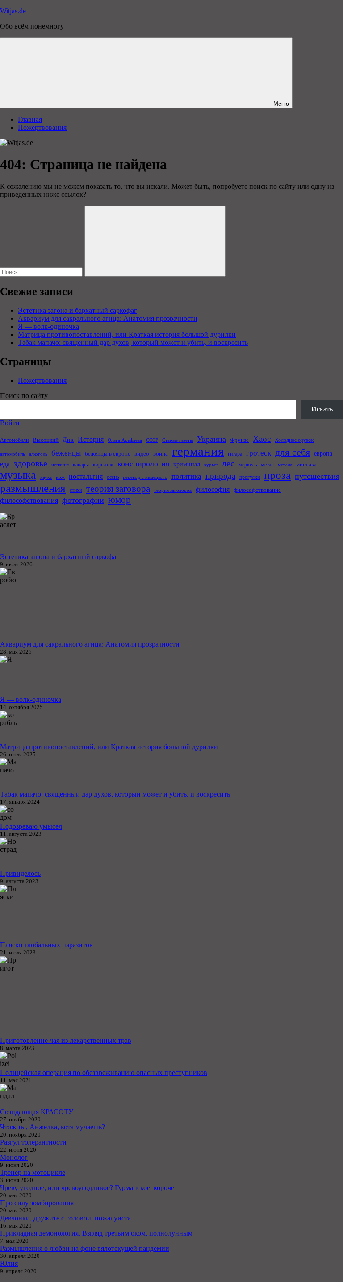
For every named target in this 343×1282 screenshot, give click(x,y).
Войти (10, 423)
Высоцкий (46, 439)
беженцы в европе (107, 453)
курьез (211, 464)
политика (186, 476)
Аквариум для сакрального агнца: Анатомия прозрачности (107, 318)
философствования (29, 500)
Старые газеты (177, 440)
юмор (119, 499)
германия (198, 451)
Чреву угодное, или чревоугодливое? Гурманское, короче (87, 1187)
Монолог (14, 1157)
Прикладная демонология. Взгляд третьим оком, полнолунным (96, 1233)
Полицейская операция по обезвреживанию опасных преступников (103, 1072)
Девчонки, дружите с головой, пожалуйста (65, 1218)
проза (277, 475)
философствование (257, 489)
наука (46, 477)
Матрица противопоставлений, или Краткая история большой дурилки (127, 334)
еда (5, 464)
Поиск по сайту (24, 395)
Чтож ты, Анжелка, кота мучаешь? (52, 1127)
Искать (322, 409)
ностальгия (86, 476)
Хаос (262, 439)
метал (267, 464)
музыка (18, 475)
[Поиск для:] (42, 271)
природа (220, 476)
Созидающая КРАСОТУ (36, 1112)
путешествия (317, 476)
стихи (76, 490)
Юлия (9, 1263)
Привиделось (20, 873)
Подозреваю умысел (31, 826)
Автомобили (14, 440)
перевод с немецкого (145, 477)
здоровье (30, 463)
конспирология (143, 463)
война (160, 453)
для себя (292, 452)
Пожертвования (42, 127)
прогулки (249, 477)
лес (228, 463)
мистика (306, 464)
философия (213, 489)
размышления (33, 488)
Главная (30, 119)
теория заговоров (173, 490)
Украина (211, 439)
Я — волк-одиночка (48, 326)
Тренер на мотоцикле (32, 1172)
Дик (68, 439)
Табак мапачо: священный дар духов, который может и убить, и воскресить (133, 342)
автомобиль (12, 454)
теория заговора (118, 489)
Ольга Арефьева (125, 440)
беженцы (66, 453)
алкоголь (38, 454)
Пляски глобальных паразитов (46, 945)
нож (60, 477)
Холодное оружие (294, 440)
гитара (235, 454)
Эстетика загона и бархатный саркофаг (77, 310)
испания (60, 464)
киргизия (103, 464)
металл (285, 464)
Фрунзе (239, 439)
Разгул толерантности (33, 1142)
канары (81, 464)
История (91, 439)
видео (141, 453)
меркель (247, 464)
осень (113, 477)
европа (323, 453)
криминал (186, 464)
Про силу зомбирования (37, 1203)
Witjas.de (13, 11)
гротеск (258, 453)
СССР (152, 440)
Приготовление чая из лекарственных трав (65, 1040)
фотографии (83, 500)
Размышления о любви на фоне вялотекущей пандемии (84, 1248)
